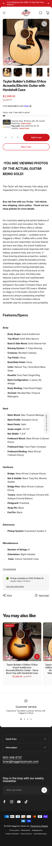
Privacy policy (14, 830)
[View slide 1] (21, 719)
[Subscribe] (44, 790)
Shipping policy (37, 830)
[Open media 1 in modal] (44, 24)
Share (9, 595)
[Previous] (4, 3)
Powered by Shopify (39, 826)
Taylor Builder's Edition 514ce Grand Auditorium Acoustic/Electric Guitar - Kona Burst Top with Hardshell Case (22, 668)
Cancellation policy (40, 834)
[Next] (48, 3)
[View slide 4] (31, 719)
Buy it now (26, 147)
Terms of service (26, 834)
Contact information (12, 834)
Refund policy (25, 830)
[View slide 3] (27, 719)
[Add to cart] (37, 656)
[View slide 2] (24, 719)
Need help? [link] (44, 595)
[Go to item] (7, 72)
